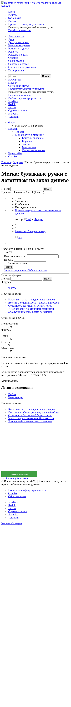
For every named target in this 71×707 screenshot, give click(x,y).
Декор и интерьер (18, 42)
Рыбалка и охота (18, 54)
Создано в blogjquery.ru (19, 474)
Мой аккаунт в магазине (29, 134)
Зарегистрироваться (16, 270)
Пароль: (9, 259)
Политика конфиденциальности (27, 490)
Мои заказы (29, 147)
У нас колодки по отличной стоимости (31, 308)
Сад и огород (16, 60)
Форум (12, 122)
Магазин (13, 128)
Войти (9, 267)
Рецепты (13, 51)
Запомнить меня (17, 263)
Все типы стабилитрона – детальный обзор (33, 302)
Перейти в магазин (19, 30)
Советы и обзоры (18, 63)
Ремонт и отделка (18, 48)
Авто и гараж (16, 36)
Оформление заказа (33, 150)
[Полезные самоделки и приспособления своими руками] (35, 5)
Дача (11, 39)
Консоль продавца (33, 137)
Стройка (13, 57)
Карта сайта (15, 153)
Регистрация (15, 397)
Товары (19, 131)
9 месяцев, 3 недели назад (30, 231)
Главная (6, 162)
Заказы (26, 144)
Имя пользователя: (15, 256)
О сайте (12, 156)
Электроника (16, 70)
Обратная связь (17, 496)
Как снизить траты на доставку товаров (31, 299)
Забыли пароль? (37, 270)
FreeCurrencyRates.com (14, 478)
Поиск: (5, 188)
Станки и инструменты (22, 67)
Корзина (27, 141)
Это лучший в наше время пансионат (30, 311)
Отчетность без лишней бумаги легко (30, 305)
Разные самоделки (19, 45)
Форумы (18, 162)
